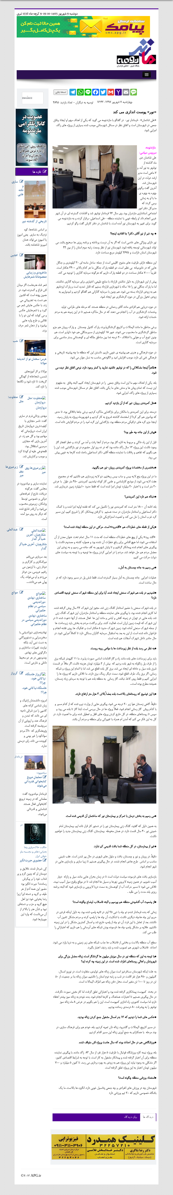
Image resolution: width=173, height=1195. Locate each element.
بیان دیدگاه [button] (130, 1117)
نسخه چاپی (60, 92)
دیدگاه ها (148, 1117)
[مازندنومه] (135, 52)
